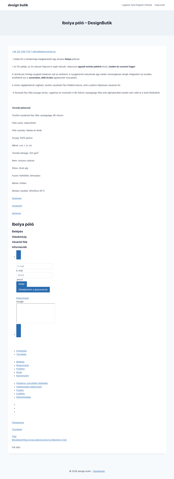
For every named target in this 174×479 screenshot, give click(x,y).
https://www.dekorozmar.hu (36, 440)
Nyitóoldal (21, 351)
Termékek (21, 354)
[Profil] (18, 254)
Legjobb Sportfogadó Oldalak (137, 5)
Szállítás (20, 393)
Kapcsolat (160, 5)
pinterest (16, 213)
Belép (22, 284)
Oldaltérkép (99, 471)
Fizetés (20, 390)
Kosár (19, 372)
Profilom (20, 369)
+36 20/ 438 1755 (21, 51)
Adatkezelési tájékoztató (29, 387)
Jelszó (19, 279)
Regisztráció (22, 298)
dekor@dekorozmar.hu (44, 51)
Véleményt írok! (59, 440)
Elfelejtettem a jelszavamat (33, 289)
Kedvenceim (22, 375)
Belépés (20, 362)
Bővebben (17, 440)
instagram (17, 206)
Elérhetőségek (23, 397)
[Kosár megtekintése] (18, 330)
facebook (17, 198)
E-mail (19, 270)
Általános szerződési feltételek (32, 383)
